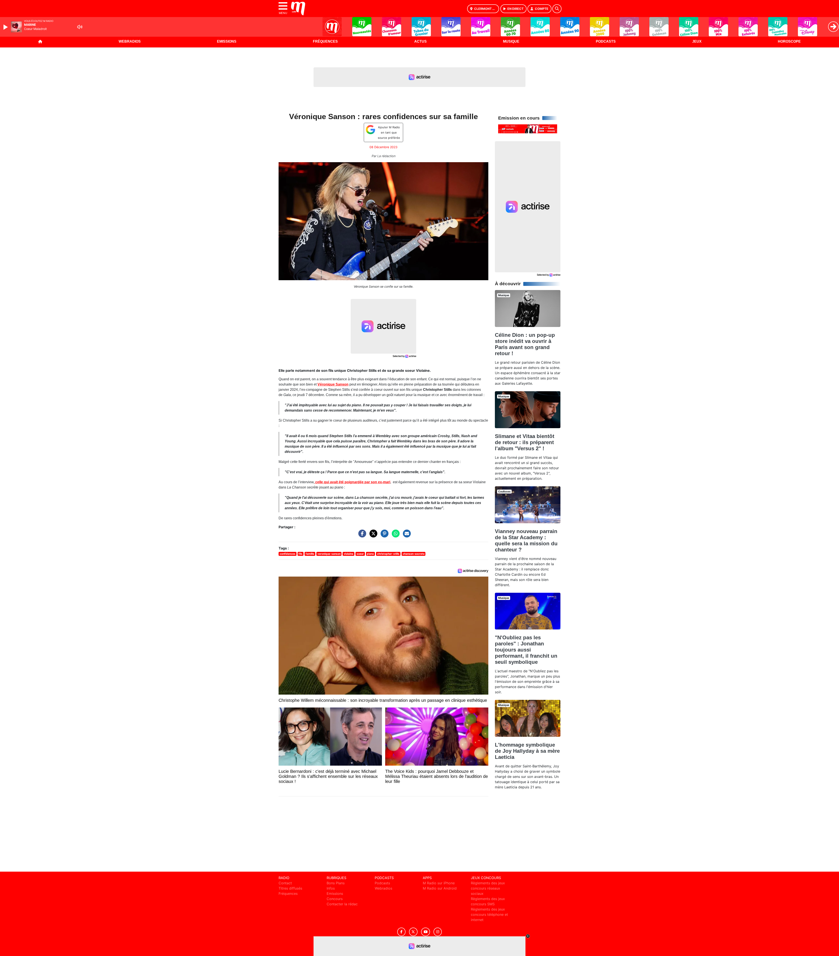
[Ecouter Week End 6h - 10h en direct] (527, 128)
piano (370, 553)
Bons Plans (336, 883)
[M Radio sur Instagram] (437, 932)
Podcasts (606, 41)
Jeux (697, 41)
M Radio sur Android (440, 888)
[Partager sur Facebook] (361, 536)
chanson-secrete (414, 553)
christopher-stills (388, 553)
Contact (285, 883)
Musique (511, 41)
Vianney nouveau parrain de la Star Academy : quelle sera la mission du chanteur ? (526, 540)
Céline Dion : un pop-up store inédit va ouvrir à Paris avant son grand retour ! (525, 344)
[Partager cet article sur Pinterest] (383, 536)
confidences (287, 553)
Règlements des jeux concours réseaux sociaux (488, 888)
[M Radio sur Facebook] (401, 932)
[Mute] (79, 27)
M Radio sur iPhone (439, 883)
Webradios (130, 41)
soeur (360, 553)
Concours (335, 899)
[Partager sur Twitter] (372, 536)
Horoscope (789, 41)
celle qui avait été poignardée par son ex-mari (352, 482)
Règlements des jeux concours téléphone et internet (489, 914)
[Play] (6, 27)
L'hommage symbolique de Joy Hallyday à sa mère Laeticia (527, 751)
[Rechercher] (557, 8)
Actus (420, 41)
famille (310, 553)
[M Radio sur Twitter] (413, 932)
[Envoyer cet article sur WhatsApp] (395, 536)
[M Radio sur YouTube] (425, 932)
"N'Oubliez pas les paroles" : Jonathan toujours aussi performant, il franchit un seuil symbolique (526, 649)
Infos (331, 888)
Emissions (226, 41)
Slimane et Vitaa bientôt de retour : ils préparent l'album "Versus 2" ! (524, 442)
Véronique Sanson (332, 384)
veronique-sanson (329, 553)
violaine (348, 553)
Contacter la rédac (342, 904)
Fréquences (325, 41)
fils (300, 553)
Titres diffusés (290, 888)
